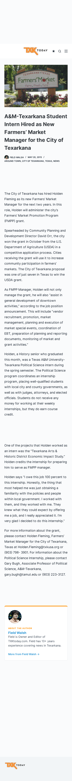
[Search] (59, 51)
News (56, 161)
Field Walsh (17, 633)
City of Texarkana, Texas (37, 161)
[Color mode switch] (53, 51)
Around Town (12, 161)
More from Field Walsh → (23, 654)
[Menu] (66, 51)
